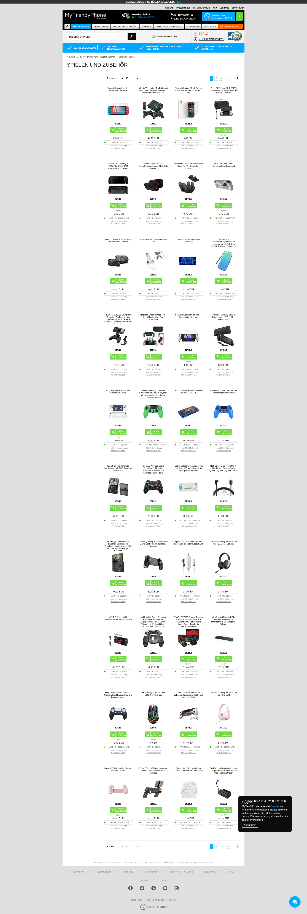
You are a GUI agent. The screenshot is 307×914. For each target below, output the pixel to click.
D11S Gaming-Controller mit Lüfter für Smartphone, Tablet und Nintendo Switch (188, 695)
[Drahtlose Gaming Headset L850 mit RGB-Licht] (223, 723)
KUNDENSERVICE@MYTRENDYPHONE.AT (196, 862)
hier (178, 2)
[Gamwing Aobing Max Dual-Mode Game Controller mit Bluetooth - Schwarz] (153, 572)
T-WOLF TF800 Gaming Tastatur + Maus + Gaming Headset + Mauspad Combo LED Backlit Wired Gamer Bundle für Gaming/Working (188, 621)
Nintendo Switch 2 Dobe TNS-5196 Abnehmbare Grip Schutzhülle (153, 317)
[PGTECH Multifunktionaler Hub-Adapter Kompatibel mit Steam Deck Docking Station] (223, 799)
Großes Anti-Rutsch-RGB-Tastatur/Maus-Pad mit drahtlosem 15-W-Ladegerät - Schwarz (223, 620)
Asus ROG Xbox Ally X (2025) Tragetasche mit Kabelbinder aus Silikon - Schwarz (223, 90)
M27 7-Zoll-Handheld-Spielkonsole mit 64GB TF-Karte (118, 618)
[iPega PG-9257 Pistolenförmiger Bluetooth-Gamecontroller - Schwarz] (153, 799)
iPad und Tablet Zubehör (125, 26)
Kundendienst (183, 8)
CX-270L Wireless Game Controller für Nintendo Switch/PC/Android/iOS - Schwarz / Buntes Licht (153, 469)
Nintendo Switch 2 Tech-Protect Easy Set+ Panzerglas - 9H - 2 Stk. (188, 90)
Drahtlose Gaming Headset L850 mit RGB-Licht (224, 694)
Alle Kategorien (81, 26)
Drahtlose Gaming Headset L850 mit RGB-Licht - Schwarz (224, 542)
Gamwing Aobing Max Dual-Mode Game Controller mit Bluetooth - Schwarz (153, 543)
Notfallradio (193, 26)
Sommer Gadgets (232, 26)
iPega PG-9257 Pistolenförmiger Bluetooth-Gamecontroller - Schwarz (153, 770)
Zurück (72, 57)
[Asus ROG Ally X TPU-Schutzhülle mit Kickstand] (223, 194)
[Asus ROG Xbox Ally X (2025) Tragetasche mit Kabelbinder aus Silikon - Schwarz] (223, 119)
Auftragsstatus (183, 14)
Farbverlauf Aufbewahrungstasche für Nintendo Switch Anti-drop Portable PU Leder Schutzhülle (224, 242)
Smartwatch (210, 26)
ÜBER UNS (224, 8)
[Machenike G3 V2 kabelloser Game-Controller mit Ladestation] (188, 799)
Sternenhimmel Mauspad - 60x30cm (188, 240)
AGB (215, 8)
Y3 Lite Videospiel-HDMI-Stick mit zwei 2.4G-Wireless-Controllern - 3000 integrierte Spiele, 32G (153, 90)
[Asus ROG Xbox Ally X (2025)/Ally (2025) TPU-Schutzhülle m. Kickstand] (118, 194)
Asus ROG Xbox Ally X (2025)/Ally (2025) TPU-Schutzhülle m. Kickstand (118, 166)
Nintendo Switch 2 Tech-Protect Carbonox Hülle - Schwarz (118, 240)
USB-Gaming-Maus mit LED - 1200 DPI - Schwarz (153, 694)
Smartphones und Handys (169, 26)
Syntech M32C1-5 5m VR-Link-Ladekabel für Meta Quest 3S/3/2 (188, 542)
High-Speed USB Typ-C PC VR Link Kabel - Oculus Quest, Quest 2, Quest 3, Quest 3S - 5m (223, 468)
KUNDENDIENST (104, 872)
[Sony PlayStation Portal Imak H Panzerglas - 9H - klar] (188, 345)
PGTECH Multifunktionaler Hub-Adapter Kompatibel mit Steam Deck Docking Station (223, 770)
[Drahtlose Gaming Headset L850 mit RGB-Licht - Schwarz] (223, 572)
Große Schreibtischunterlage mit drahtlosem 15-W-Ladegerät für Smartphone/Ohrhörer (189, 468)
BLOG (231, 872)
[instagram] (176, 888)
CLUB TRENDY (238, 8)
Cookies (275, 806)
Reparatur (147, 26)
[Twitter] (142, 888)
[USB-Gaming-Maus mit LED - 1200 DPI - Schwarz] (153, 723)
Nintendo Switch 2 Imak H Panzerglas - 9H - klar (118, 89)
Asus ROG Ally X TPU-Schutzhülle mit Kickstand (224, 165)
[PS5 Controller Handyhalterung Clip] (153, 270)
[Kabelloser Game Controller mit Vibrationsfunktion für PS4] (223, 421)
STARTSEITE (79, 872)
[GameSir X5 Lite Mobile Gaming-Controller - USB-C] (118, 799)
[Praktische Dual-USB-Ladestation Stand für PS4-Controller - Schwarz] (188, 194)
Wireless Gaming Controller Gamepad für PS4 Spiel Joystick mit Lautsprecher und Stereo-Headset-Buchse (153, 393)
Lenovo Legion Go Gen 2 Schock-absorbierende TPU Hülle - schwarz (153, 166)
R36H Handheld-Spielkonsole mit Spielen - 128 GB (188, 391)
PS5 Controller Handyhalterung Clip (153, 240)
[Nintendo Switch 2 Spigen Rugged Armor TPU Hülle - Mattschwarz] (223, 345)
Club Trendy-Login (184, 18)
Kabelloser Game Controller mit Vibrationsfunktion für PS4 (223, 391)
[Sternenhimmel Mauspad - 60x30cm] (188, 270)
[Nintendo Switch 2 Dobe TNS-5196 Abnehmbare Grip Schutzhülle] (153, 345)
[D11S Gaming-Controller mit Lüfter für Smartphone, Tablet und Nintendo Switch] (188, 723)
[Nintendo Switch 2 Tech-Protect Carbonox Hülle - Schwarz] (118, 270)
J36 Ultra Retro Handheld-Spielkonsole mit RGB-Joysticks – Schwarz (118, 468)
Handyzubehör (101, 26)
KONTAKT (145, 880)
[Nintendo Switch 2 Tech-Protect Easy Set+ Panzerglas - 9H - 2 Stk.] (188, 119)
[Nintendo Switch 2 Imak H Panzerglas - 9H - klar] (118, 119)
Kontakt (169, 8)
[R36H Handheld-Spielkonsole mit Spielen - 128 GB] (188, 421)
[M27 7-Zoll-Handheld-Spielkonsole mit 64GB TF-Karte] (118, 648)
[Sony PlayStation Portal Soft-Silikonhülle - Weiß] (118, 421)
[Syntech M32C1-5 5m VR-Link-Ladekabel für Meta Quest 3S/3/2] (188, 572)
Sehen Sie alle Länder (181, 872)
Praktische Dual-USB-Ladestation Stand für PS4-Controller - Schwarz (188, 166)
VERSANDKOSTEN (118, 148)
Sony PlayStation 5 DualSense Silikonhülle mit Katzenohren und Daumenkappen (118, 695)
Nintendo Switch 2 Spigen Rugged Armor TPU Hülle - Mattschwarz (223, 317)
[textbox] (101, 36)
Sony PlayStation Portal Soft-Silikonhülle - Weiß (118, 391)
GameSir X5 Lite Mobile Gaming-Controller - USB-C (118, 769)
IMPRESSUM (210, 872)
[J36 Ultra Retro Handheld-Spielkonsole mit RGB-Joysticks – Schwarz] (118, 497)
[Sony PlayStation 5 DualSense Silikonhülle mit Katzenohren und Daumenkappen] (118, 723)
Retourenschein (201, 8)
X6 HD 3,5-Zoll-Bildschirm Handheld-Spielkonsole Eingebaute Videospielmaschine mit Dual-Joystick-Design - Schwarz (118, 546)
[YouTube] (165, 888)
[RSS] (153, 888)
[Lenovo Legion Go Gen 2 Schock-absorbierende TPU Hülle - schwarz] (153, 194)
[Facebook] (130, 888)
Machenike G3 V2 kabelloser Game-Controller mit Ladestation (189, 769)
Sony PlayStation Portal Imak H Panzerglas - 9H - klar (188, 316)
